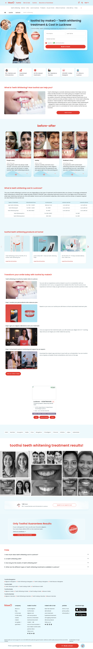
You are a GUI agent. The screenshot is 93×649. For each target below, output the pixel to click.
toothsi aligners (31, 608)
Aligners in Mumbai (10, 596)
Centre (34, 3)
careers (17, 617)
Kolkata (62, 432)
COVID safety (18, 615)
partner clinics (31, 629)
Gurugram (20, 432)
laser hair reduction (50, 608)
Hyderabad (76, 432)
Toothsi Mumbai (9, 594)
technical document (32, 620)
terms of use (65, 608)
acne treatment (49, 613)
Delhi (6, 432)
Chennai (55, 432)
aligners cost (30, 613)
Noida (26, 432)
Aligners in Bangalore (10, 581)
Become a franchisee (46, 3)
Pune (32, 432)
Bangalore (39, 432)
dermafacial (48, 611)
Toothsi (18, 3)
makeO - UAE (30, 622)
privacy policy (65, 611)
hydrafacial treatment (50, 615)
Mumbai (12, 432)
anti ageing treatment (50, 617)
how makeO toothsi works (33, 626)
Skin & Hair (26, 3)
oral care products (32, 615)
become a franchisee (32, 617)
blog (16, 611)
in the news (18, 613)
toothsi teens (30, 611)
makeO (17, 620)
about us (17, 608)
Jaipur (68, 432)
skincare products (49, 620)
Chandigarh (47, 432)
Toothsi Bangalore (9, 579)
